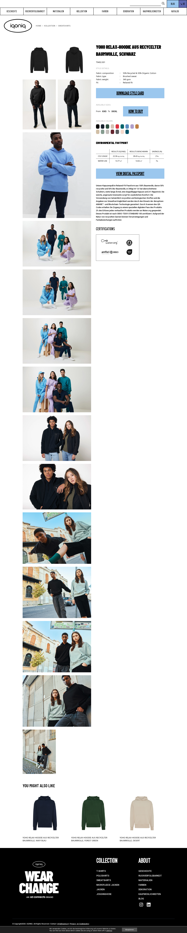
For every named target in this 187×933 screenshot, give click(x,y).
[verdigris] (122, 126)
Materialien (58, 11)
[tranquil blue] (127, 126)
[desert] (112, 126)
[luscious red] (117, 126)
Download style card (130, 93)
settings (109, 931)
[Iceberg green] (102, 132)
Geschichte (12, 11)
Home (38, 26)
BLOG (173, 4)
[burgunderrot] (112, 132)
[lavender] (132, 126)
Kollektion (82, 11)
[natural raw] (97, 132)
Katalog (175, 11)
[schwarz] (97, 126)
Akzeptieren (129, 930)
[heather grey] (107, 132)
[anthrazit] (117, 132)
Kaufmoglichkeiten (152, 11)
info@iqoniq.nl (63, 924)
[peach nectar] (122, 132)
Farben (105, 11)
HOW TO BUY (135, 111)
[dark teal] (127, 132)
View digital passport (130, 173)
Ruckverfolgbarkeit (35, 11)
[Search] (164, 3)
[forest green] (107, 126)
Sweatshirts (64, 26)
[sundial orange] (137, 126)
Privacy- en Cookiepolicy (79, 924)
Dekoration (128, 11)
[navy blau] (102, 126)
